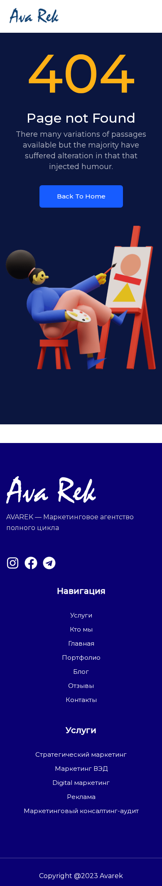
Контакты (81, 700)
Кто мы (81, 629)
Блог (81, 671)
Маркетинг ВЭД (81, 768)
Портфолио (81, 657)
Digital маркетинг (81, 783)
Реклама (81, 797)
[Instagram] (12, 563)
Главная (81, 643)
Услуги (81, 615)
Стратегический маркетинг (81, 754)
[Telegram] (49, 563)
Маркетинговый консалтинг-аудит (81, 811)
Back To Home (81, 196)
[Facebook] (31, 563)
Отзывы (81, 686)
